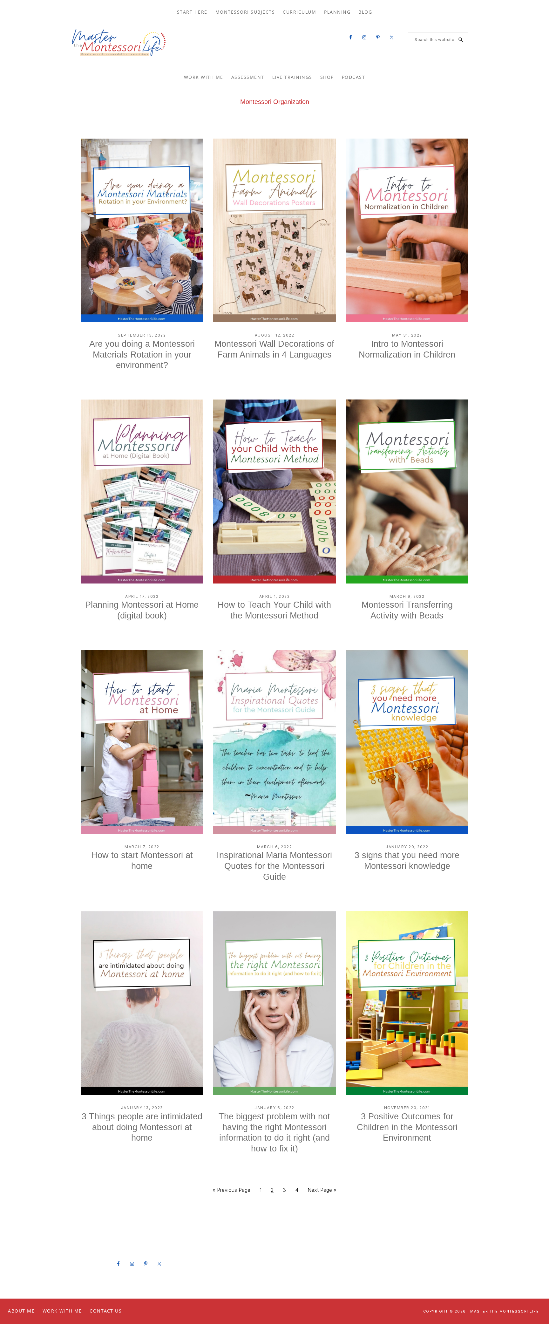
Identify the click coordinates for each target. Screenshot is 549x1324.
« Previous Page (231, 1191)
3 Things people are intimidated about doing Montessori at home (142, 1127)
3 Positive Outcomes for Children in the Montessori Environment (407, 1127)
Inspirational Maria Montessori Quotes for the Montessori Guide (274, 866)
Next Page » (321, 1191)
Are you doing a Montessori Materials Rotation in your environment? (142, 354)
